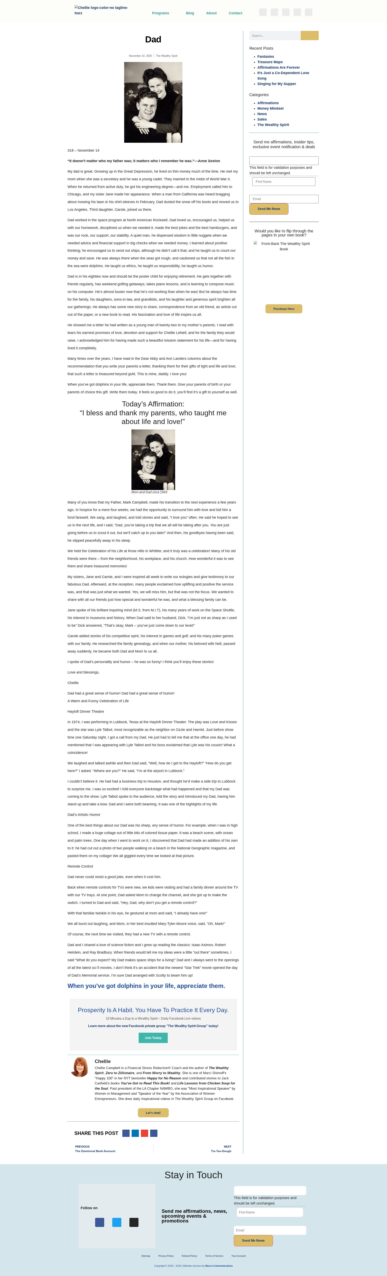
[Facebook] (263, 12)
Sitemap (145, 1256)
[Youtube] (308, 12)
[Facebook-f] (99, 1222)
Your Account (238, 1256)
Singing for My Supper (276, 84)
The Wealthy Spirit (273, 125)
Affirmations (268, 103)
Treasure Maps (270, 62)
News (262, 114)
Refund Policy (189, 1256)
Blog (190, 13)
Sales (262, 119)
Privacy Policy (166, 1256)
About (211, 13)
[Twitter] (274, 12)
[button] (126, 1133)
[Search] (310, 35)
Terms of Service (214, 1256)
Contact (235, 13)
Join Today (153, 1038)
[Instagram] (286, 12)
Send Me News (269, 209)
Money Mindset (270, 108)
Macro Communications (219, 1265)
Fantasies (265, 57)
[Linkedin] (297, 12)
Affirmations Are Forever (278, 67)
